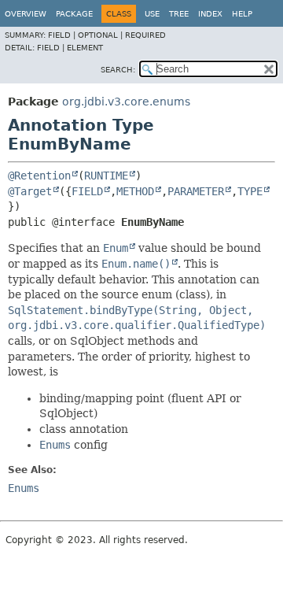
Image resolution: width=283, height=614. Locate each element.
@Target (30, 191)
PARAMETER (195, 191)
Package (74, 13)
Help (242, 13)
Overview (25, 13)
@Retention (39, 175)
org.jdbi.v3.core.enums (126, 101)
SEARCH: (118, 69)
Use (152, 13)
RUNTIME (106, 175)
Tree (179, 13)
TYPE (250, 191)
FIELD (87, 191)
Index (210, 13)
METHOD (135, 191)
